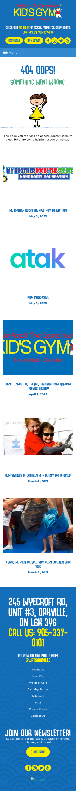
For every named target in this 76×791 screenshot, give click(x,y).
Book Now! (14, 40)
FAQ (38, 702)
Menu (13, 52)
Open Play (38, 676)
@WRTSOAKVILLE (38, 660)
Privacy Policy (38, 709)
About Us (38, 669)
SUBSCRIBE (38, 752)
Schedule (38, 695)
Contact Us (38, 715)
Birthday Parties (38, 689)
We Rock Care (38, 682)
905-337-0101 (45, 32)
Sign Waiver (33, 40)
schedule (24, 27)
